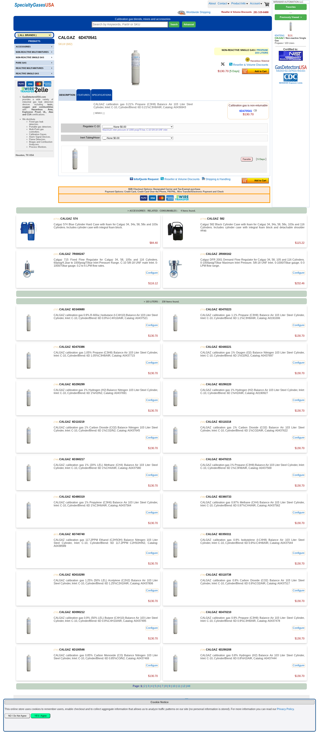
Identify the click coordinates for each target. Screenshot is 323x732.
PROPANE (262, 50)
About (212, 3)
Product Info (238, 3)
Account (255, 3)
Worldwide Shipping (198, 12)
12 (184, 686)
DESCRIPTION (67, 95)
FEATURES (83, 95)
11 (179, 686)
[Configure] (222, 64)
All (188, 686)
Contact (223, 3)
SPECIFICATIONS (101, 95)
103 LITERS (261, 52)
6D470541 (245, 111)
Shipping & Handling (218, 179)
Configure (152, 272)
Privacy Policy (285, 709)
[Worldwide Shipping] (182, 13)
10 (174, 686)
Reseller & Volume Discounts (250, 64)
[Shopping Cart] (266, 4)
